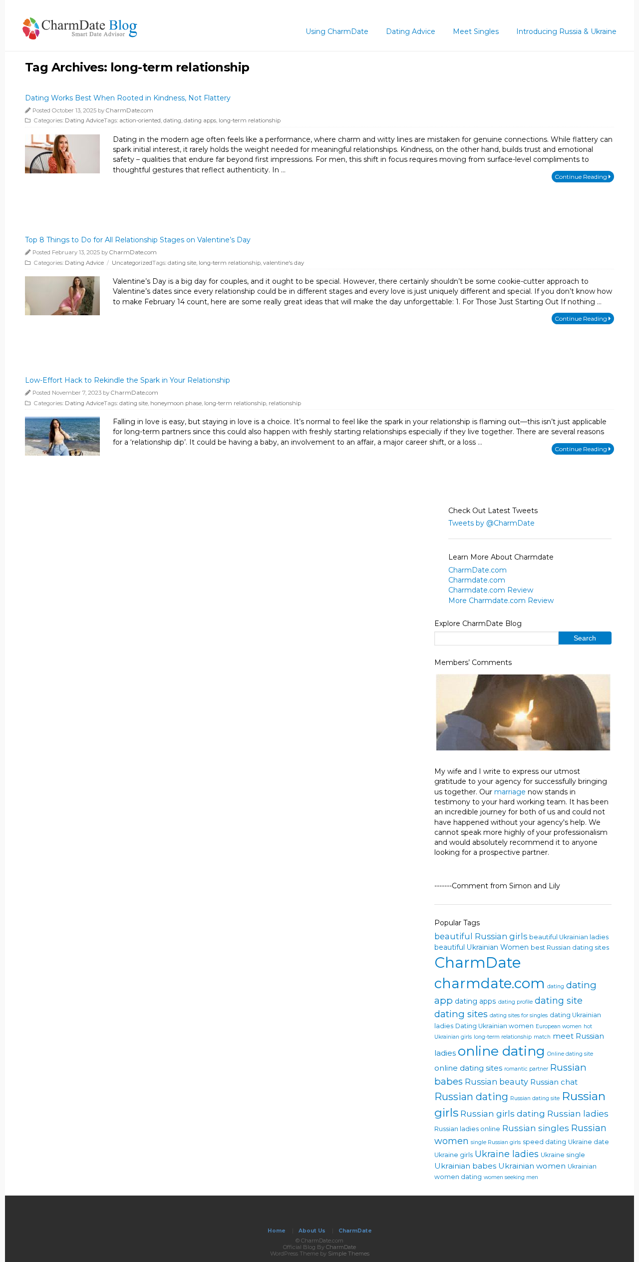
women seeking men (511, 1177)
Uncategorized (132, 262)
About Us (312, 1231)
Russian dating (471, 1097)
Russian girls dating (502, 1113)
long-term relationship (250, 120)
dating (172, 120)
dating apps (200, 120)
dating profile (515, 1002)
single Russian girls (496, 1142)
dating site (182, 262)
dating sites (461, 1014)
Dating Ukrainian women (494, 1026)
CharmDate (477, 962)
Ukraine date (588, 1142)
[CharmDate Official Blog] (79, 36)
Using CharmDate (337, 31)
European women (559, 1026)
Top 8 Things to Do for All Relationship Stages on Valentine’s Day (138, 239)
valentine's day (283, 262)
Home (277, 1231)
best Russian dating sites (570, 947)
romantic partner (526, 1069)
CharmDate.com (129, 110)
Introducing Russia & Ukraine (566, 31)
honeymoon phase (176, 403)
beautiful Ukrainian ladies (569, 937)
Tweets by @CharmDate (491, 523)
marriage (510, 791)
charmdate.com (489, 983)
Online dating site (570, 1054)
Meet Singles (476, 31)
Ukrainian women (532, 1166)
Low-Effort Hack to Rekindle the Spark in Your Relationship (127, 380)
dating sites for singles (519, 1015)
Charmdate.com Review (490, 590)
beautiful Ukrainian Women (481, 947)
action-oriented (140, 120)
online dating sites (468, 1068)
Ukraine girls (453, 1155)
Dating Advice (410, 31)
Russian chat (554, 1082)
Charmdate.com (476, 580)
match (542, 1037)
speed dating (544, 1142)
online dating (501, 1051)
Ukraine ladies (507, 1154)
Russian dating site (535, 1098)
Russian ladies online (467, 1129)
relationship (285, 403)
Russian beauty (496, 1082)
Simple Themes (348, 1253)
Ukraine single (563, 1155)
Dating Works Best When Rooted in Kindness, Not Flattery (128, 97)
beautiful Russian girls (480, 936)
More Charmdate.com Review (501, 600)
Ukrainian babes (465, 1166)
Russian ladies (578, 1113)
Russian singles (535, 1128)
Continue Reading (582, 176)
